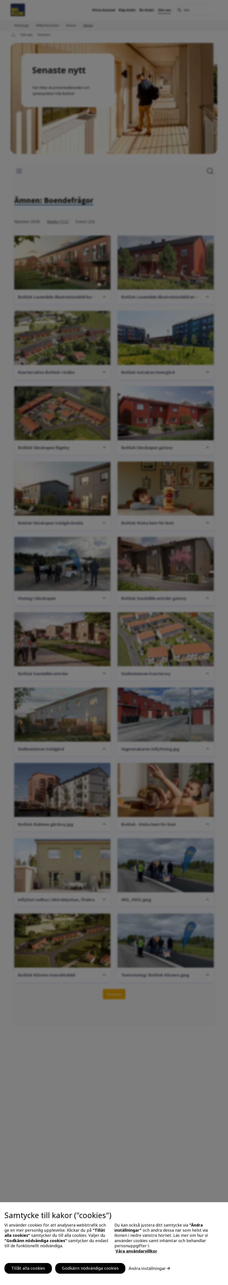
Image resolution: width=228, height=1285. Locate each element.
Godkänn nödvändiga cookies (90, 1268)
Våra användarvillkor (136, 1251)
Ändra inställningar (147, 1268)
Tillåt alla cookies (28, 1268)
